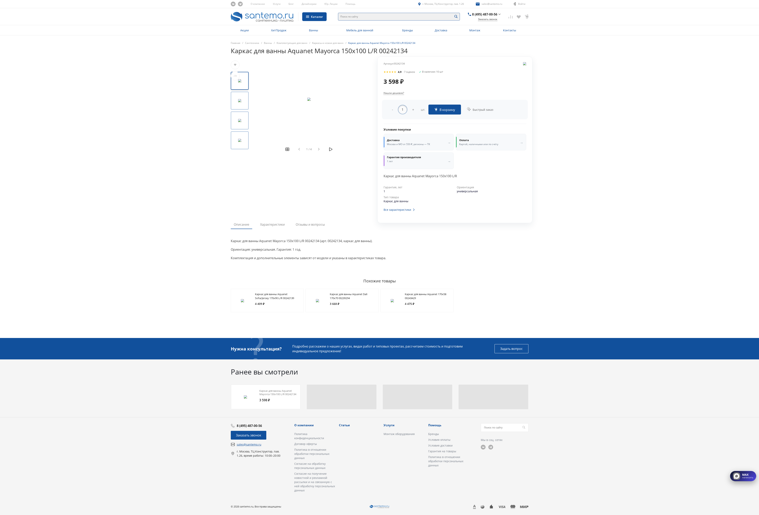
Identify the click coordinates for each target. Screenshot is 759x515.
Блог (291, 4)
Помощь (350, 4)
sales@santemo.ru (492, 4)
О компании (258, 4)
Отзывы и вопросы (310, 224)
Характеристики (272, 224)
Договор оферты (305, 444)
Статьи (344, 425)
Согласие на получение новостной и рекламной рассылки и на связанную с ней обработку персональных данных (314, 482)
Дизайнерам (309, 4)
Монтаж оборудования (399, 434)
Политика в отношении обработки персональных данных (311, 454)
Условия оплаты (439, 440)
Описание (241, 224)
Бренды (433, 434)
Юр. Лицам (331, 4)
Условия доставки (440, 445)
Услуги (277, 4)
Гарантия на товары (442, 451)
